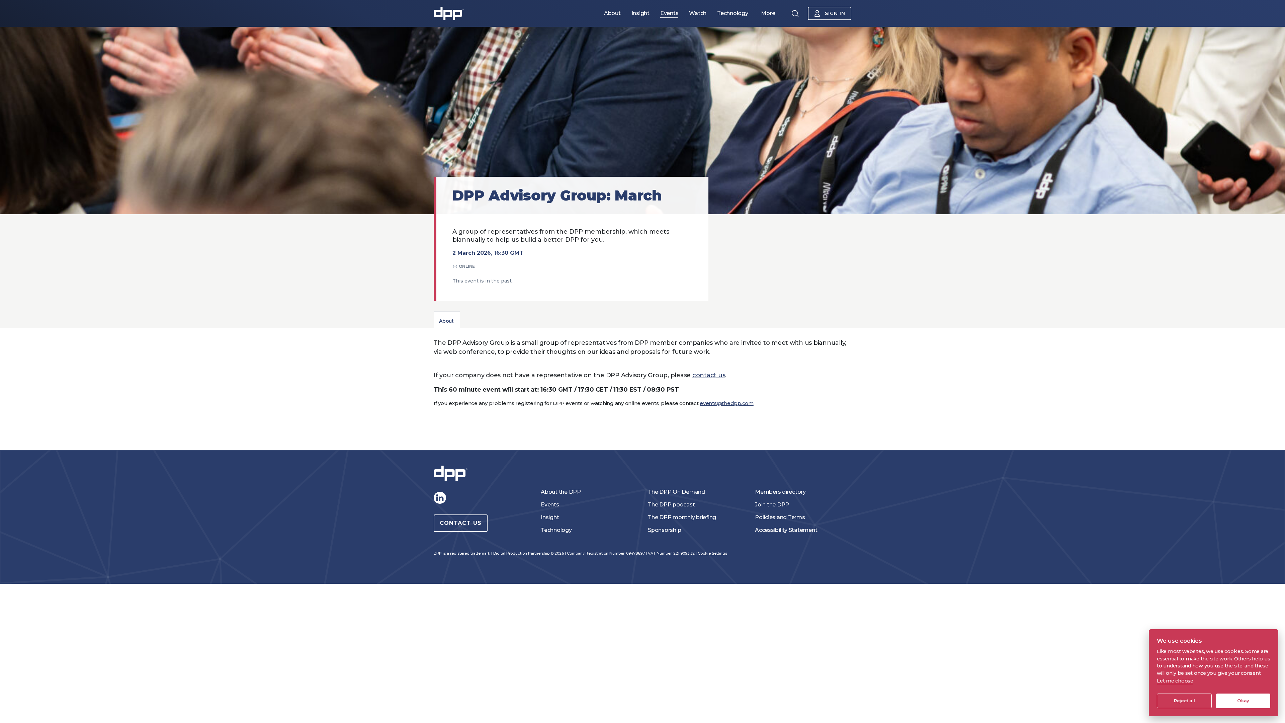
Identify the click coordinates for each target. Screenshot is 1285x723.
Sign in (835, 13)
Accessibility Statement (786, 530)
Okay (1243, 700)
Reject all (1184, 700)
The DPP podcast (671, 504)
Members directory (780, 492)
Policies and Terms (780, 517)
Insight (550, 517)
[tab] (446, 321)
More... (769, 13)
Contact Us (461, 523)
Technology (556, 530)
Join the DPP (772, 504)
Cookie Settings (712, 553)
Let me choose (1175, 681)
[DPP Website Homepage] (452, 473)
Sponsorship (664, 530)
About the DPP (561, 492)
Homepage (449, 13)
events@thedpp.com (727, 403)
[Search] (795, 13)
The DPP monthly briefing (682, 517)
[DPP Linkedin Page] (440, 498)
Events (550, 504)
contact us (708, 375)
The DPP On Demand (676, 492)
